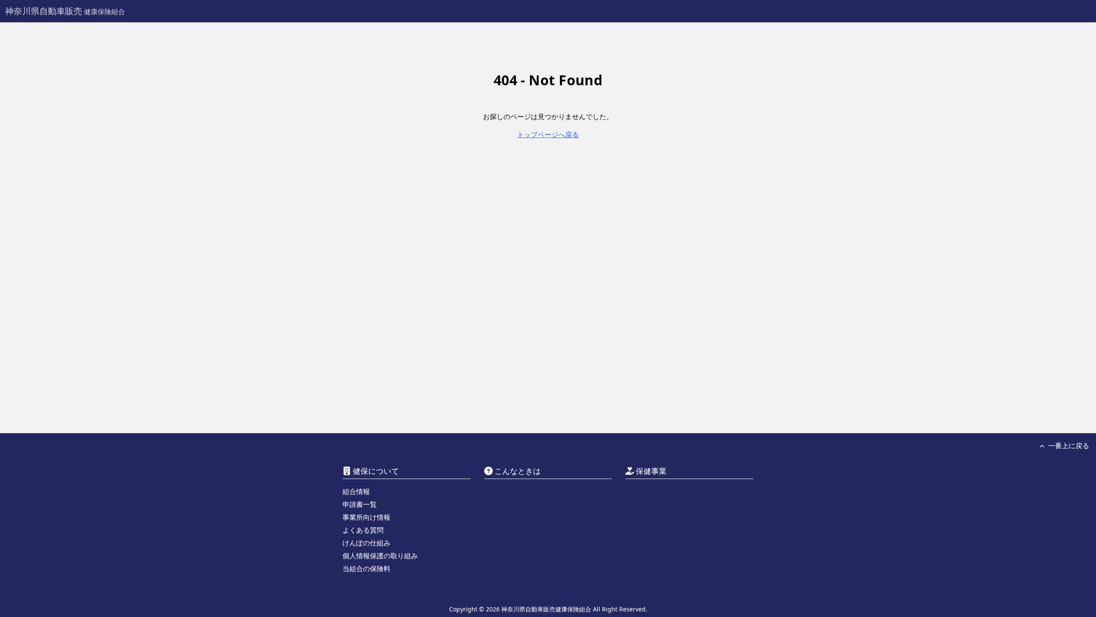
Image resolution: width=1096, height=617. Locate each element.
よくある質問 (363, 530)
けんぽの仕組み (366, 543)
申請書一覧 (359, 504)
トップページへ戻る (548, 134)
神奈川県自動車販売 (65, 11)
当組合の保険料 (366, 568)
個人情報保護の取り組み (380, 555)
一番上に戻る (1068, 445)
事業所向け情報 (366, 517)
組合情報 (356, 491)
